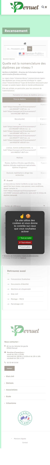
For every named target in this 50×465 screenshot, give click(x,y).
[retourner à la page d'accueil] (24, 7)
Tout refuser (26, 242)
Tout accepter (26, 238)
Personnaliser (25, 247)
